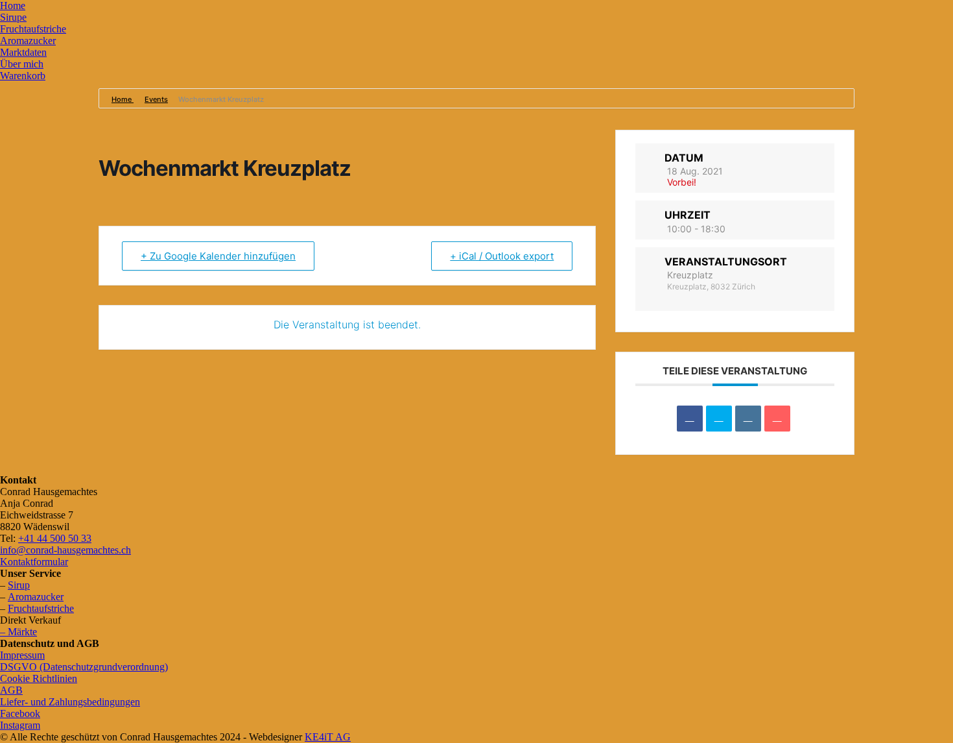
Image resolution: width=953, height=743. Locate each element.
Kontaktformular (34, 561)
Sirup (19, 585)
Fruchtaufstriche (33, 28)
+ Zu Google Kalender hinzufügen (218, 256)
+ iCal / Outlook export (502, 256)
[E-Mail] (777, 419)
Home (12, 5)
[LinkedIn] (748, 419)
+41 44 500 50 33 (54, 538)
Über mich (21, 63)
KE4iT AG (328, 736)
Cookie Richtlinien (38, 678)
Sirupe (13, 17)
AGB (11, 690)
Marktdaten (23, 52)
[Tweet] (719, 419)
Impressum (22, 655)
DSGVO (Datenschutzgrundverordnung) (84, 666)
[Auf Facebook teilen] (690, 419)
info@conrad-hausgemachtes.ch (65, 549)
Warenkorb (22, 75)
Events (156, 99)
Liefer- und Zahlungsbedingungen (70, 701)
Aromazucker (28, 40)
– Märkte (18, 631)
